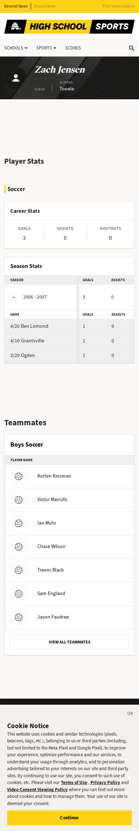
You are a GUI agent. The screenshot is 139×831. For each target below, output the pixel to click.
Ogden (22, 355)
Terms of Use (74, 782)
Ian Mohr (46, 523)
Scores (73, 48)
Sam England (51, 593)
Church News (45, 6)
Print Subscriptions (119, 6)
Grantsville (27, 340)
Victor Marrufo (52, 499)
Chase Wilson (51, 546)
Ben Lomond (29, 326)
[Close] (130, 714)
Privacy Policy (105, 782)
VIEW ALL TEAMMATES (70, 642)
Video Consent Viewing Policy (37, 790)
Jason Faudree (53, 617)
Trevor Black (50, 570)
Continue (69, 818)
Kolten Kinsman (54, 476)
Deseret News (16, 6)
